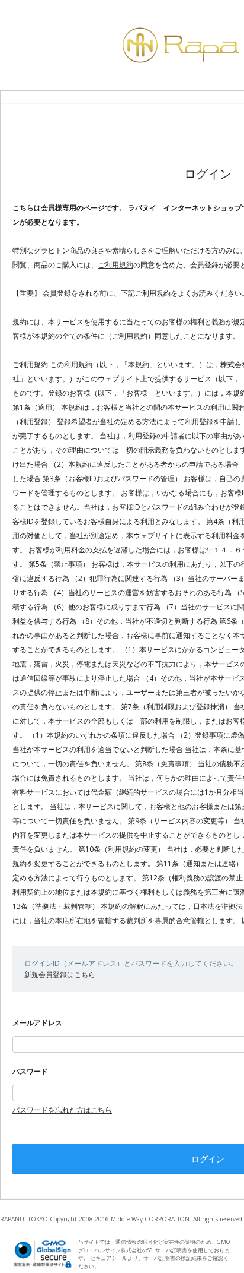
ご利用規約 (115, 265)
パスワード (30, 1071)
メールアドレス (37, 1023)
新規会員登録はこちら (59, 974)
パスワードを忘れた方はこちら (62, 1110)
